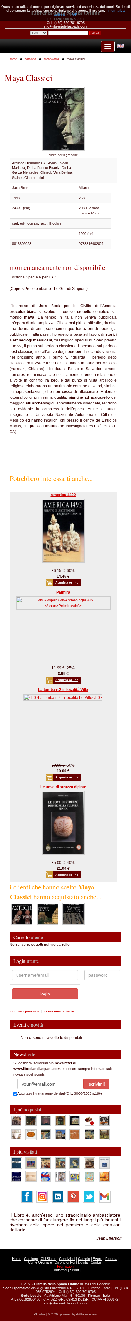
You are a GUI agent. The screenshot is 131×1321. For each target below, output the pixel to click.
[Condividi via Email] (104, 1196)
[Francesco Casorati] (104, 1162)
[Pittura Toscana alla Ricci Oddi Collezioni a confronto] (104, 1134)
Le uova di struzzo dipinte (63, 787)
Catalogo (31, 1259)
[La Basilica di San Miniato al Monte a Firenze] (60, 1134)
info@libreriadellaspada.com (65, 1303)
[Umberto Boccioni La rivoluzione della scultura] (104, 1120)
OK (74, 14)
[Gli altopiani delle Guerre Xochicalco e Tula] (73, 914)
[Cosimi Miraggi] (104, 1176)
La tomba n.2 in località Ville (63, 689)
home (13, 58)
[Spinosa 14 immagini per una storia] (16, 1176)
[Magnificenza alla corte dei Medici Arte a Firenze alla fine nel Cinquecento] (89, 1134)
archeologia (51, 58)
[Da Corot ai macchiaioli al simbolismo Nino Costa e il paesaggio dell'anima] (60, 1162)
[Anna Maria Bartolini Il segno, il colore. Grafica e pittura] (16, 1162)
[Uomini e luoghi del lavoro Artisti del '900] (31, 1162)
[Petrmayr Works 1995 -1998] (31, 1176)
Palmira (63, 592)
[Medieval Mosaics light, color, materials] (45, 1134)
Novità (83, 1262)
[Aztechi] (22, 914)
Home (16, 1259)
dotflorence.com (87, 1314)
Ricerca (111, 1259)
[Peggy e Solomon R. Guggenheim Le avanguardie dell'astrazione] (75, 1176)
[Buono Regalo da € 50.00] (89, 1120)
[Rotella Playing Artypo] (45, 1176)
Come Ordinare (40, 1262)
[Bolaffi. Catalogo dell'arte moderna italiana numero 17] (89, 1162)
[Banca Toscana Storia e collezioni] (60, 1120)
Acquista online (66, 582)
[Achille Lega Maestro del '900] (75, 1120)
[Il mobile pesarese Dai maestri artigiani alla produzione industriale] (31, 1134)
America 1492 (63, 495)
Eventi (97, 1259)
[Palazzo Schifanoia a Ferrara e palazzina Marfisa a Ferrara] (45, 1162)
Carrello (84, 1259)
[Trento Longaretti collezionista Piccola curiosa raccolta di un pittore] (75, 1162)
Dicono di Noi (65, 1262)
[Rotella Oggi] (60, 1176)
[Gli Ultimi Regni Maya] (47, 914)
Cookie (96, 1262)
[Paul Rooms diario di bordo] (89, 1176)
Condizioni (67, 1259)
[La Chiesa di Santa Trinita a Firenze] (16, 1120)
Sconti (74, 1270)
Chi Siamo (48, 1259)
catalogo (30, 58)
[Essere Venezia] (45, 1120)
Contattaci (59, 1270)
